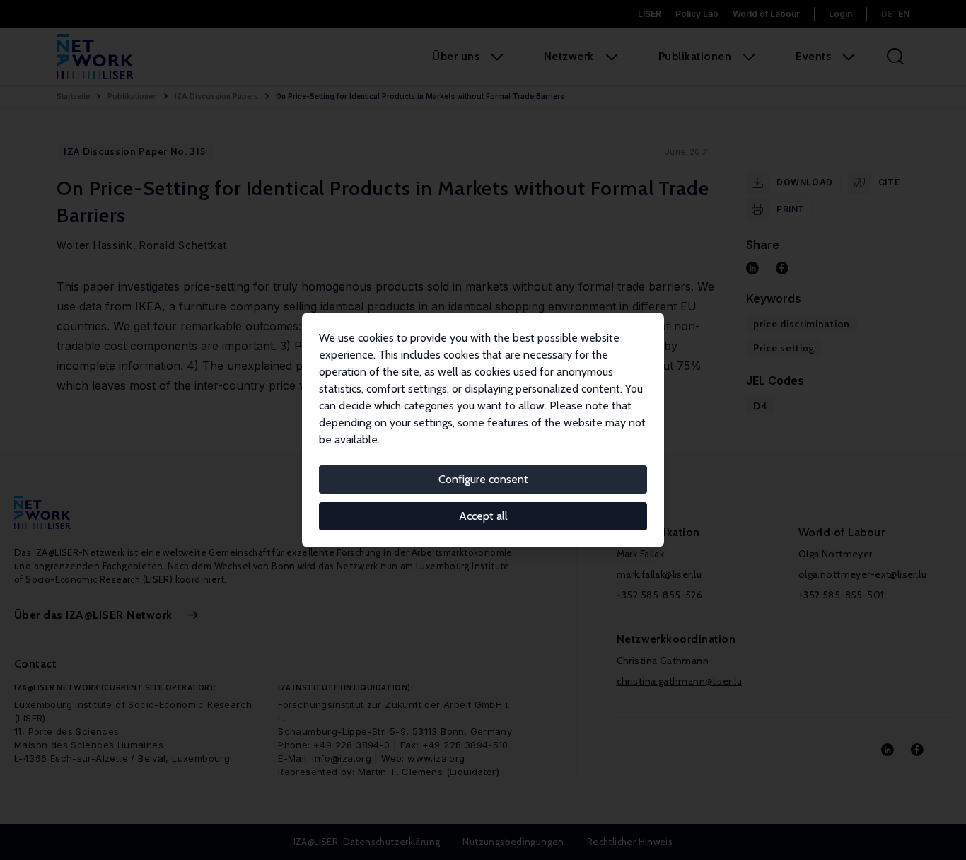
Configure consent (483, 479)
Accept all (483, 516)
